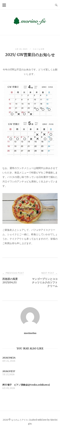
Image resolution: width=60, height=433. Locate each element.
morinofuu (30, 333)
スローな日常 (39, 49)
